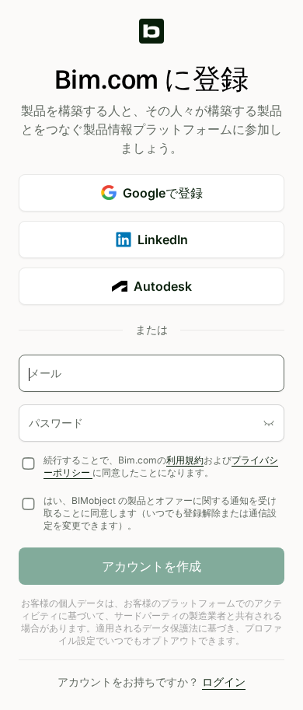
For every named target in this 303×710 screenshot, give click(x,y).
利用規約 (185, 460)
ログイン (224, 681)
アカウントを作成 (151, 566)
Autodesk (163, 286)
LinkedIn (163, 239)
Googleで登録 (163, 193)
